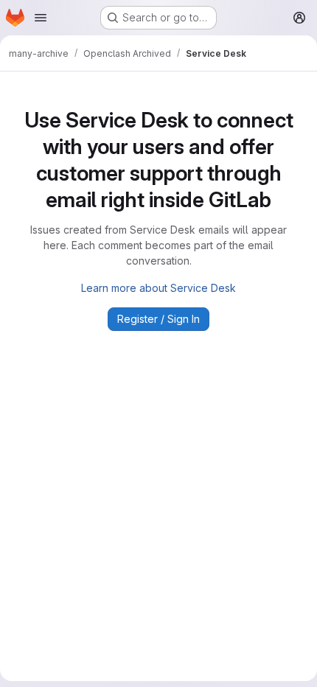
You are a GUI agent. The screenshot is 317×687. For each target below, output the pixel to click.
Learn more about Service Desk (158, 288)
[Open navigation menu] (40, 17)
